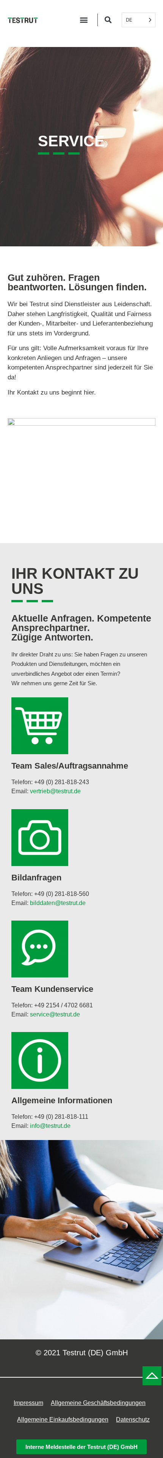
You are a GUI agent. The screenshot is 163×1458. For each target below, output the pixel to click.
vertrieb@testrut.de (55, 791)
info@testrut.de (50, 1126)
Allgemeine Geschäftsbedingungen (98, 1403)
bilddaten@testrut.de (58, 903)
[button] (83, 20)
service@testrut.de (55, 1014)
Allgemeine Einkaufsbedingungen (62, 1419)
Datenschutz (133, 1419)
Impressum (28, 1403)
